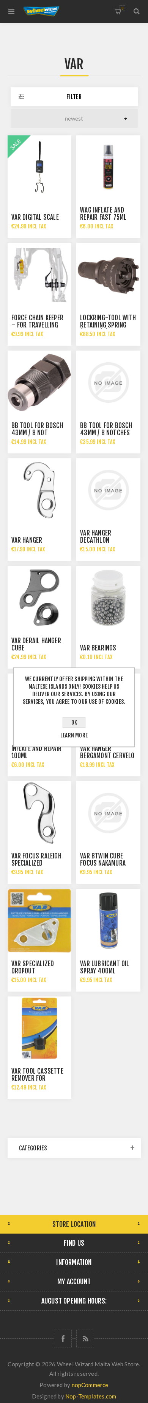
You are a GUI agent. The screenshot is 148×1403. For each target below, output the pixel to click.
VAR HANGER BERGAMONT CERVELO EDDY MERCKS (107, 756)
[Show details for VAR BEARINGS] (108, 598)
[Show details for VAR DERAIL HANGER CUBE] (39, 598)
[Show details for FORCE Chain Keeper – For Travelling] (39, 275)
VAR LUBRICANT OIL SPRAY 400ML (104, 967)
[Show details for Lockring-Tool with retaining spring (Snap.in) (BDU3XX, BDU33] (108, 275)
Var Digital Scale (35, 217)
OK (74, 722)
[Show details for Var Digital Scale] (39, 167)
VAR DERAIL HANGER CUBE (36, 644)
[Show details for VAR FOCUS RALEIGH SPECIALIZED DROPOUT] (39, 813)
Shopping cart (122, 8)
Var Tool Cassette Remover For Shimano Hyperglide (38, 1078)
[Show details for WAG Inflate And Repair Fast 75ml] (108, 167)
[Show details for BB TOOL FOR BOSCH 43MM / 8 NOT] (39, 382)
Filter (74, 97)
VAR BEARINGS (98, 648)
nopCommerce (90, 1384)
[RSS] (85, 1338)
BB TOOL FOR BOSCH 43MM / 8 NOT (37, 429)
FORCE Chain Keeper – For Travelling (37, 321)
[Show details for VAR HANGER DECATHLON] (108, 490)
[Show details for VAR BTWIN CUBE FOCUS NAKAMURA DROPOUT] (108, 813)
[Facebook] (63, 1338)
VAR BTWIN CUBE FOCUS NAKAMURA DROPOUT (103, 863)
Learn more (74, 735)
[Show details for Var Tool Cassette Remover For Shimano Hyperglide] (39, 1028)
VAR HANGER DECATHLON (95, 536)
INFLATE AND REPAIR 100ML (36, 752)
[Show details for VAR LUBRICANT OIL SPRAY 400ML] (108, 920)
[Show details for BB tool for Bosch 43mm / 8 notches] (108, 382)
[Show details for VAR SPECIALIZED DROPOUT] (39, 920)
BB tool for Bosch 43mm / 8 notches (106, 429)
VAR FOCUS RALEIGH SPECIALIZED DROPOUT (36, 863)
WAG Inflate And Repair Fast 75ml (103, 213)
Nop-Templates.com (90, 1396)
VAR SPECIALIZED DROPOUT (32, 967)
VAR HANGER (27, 540)
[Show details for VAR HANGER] (39, 490)
